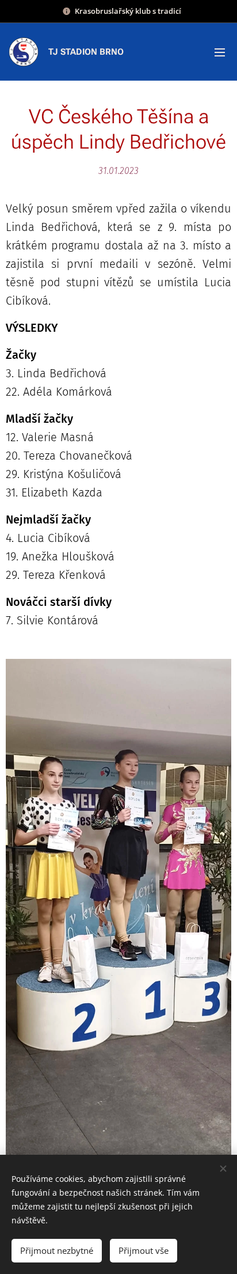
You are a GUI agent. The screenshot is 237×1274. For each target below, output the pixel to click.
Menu (219, 51)
